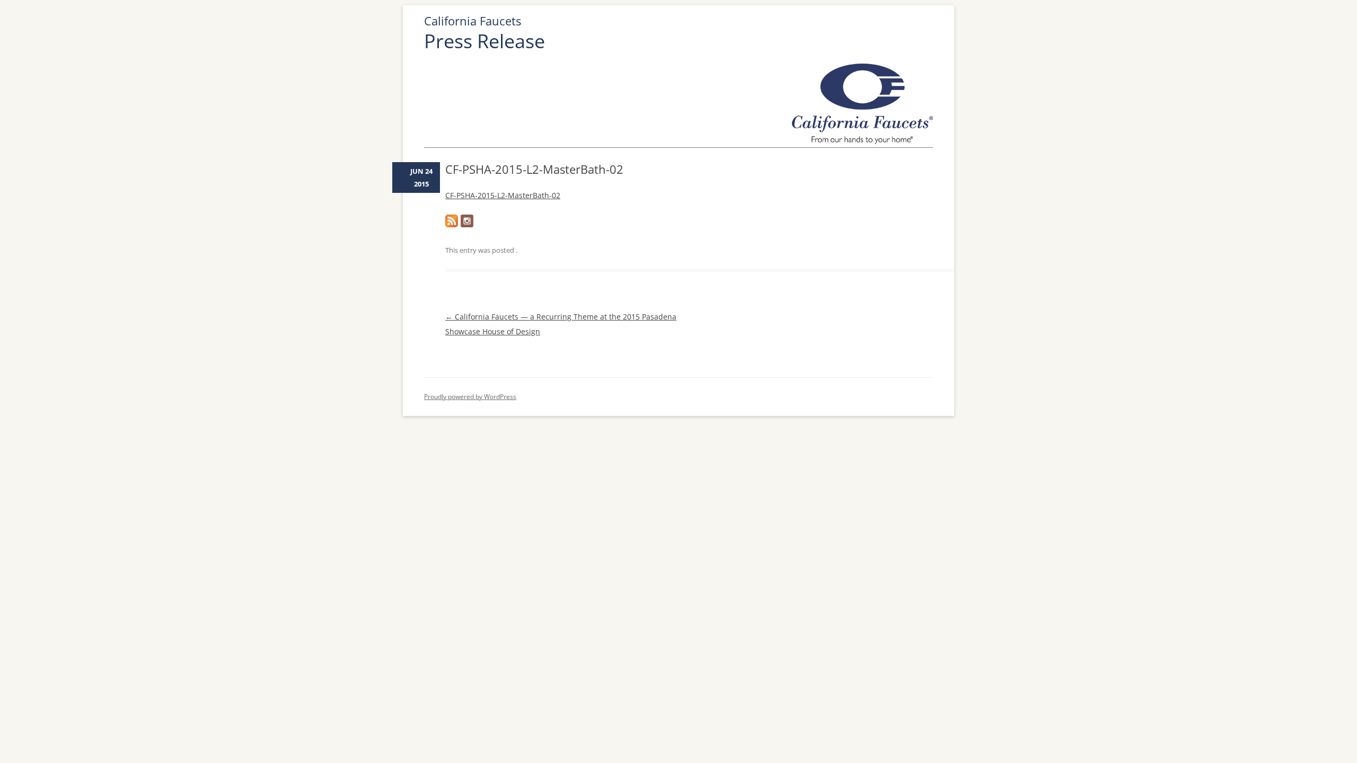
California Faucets (472, 21)
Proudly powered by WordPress (470, 396)
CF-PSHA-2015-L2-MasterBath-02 (502, 195)
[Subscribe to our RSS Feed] (451, 221)
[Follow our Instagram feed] (467, 221)
